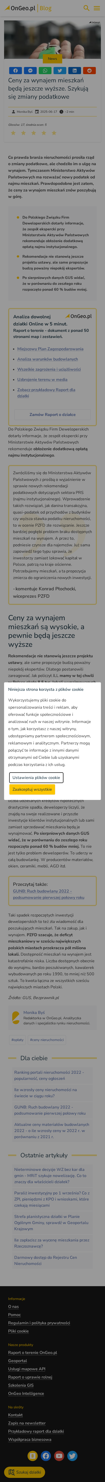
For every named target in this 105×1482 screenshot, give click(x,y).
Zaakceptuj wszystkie (32, 789)
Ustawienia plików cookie (36, 777)
